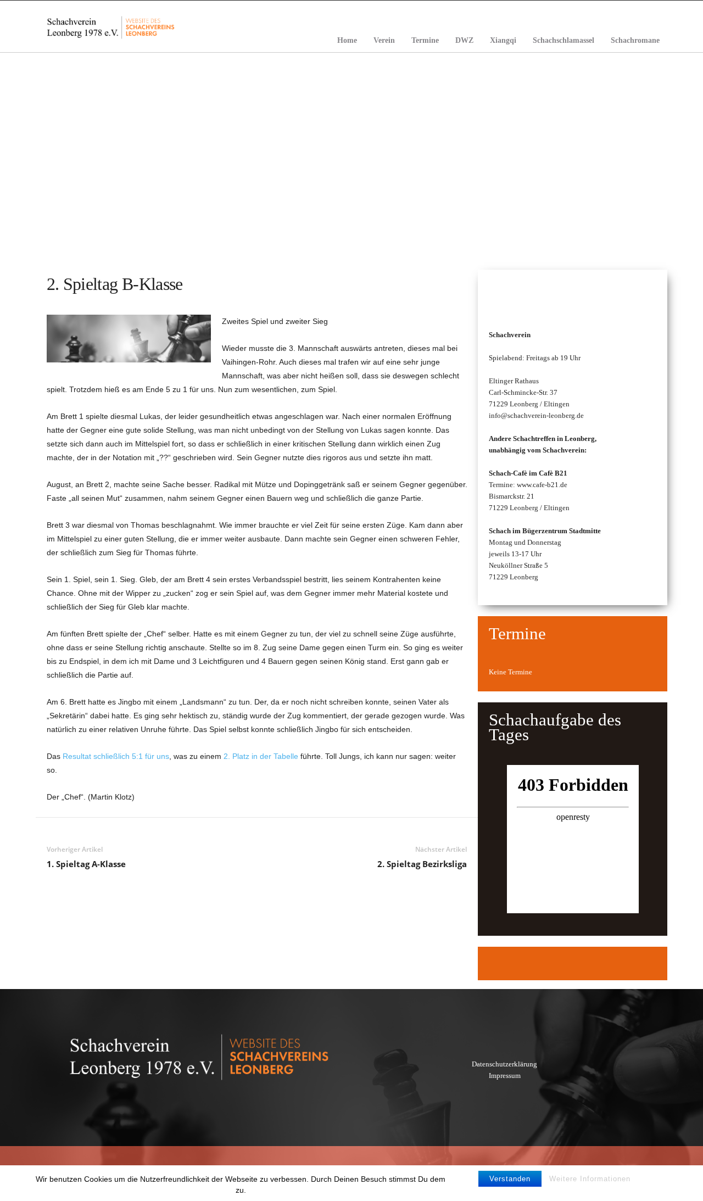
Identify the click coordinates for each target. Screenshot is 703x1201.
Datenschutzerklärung (504, 1064)
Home (347, 40)
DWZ (464, 40)
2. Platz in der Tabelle (261, 756)
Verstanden (510, 1179)
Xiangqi (503, 40)
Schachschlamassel (563, 40)
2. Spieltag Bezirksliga (422, 863)
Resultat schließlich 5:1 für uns (116, 756)
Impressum (505, 1075)
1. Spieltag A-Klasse (86, 863)
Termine (425, 40)
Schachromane (635, 40)
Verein (384, 40)
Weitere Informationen (590, 1179)
